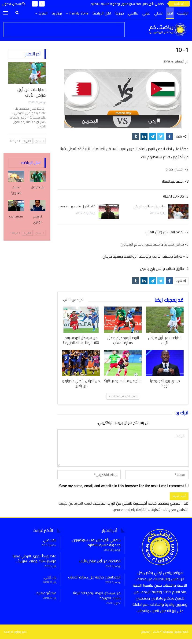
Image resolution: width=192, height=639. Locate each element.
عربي (146, 13)
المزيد (43, 13)
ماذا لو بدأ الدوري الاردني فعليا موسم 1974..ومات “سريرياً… (34, 558)
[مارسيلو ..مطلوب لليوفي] (178, 211)
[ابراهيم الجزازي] (38, 205)
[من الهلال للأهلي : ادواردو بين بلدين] (81, 363)
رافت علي (49, 540)
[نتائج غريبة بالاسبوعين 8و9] (123, 363)
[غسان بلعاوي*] (16, 176)
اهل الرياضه (102, 13)
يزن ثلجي (50, 577)
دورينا (119, 13)
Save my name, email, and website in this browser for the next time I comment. (121, 486)
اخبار (170, 13)
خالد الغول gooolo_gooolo (77, 206)
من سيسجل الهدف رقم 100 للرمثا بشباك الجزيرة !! (97, 595)
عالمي (133, 13)
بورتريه (57, 13)
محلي (158, 13)
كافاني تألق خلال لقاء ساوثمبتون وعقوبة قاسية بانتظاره (127, 4)
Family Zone (79, 13)
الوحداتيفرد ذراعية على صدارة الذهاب (94, 577)
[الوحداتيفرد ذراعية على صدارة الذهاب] (123, 320)
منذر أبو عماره (46, 593)
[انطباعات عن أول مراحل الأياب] (165, 320)
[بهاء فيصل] (38, 176)
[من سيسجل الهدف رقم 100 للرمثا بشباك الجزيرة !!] (81, 320)
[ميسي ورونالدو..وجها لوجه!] (165, 363)
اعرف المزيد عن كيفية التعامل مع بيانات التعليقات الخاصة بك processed (123, 506)
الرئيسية (183, 13)
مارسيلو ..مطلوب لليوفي (149, 206)
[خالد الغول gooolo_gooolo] (109, 211)
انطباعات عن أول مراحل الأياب (31, 92)
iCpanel (8, 631)
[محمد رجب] (16, 205)
